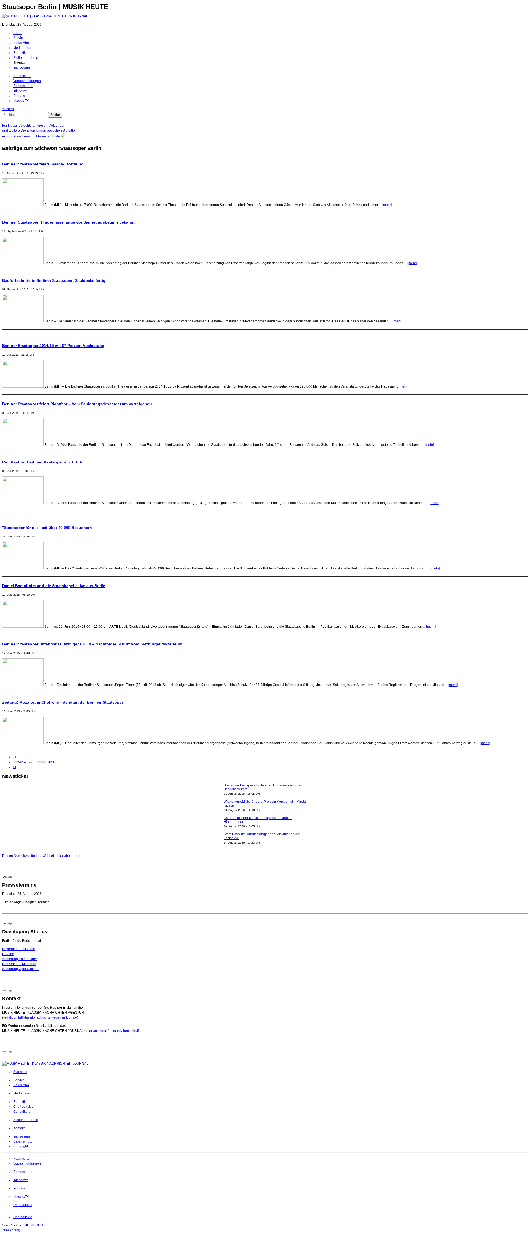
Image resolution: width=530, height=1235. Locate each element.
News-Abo (21, 43)
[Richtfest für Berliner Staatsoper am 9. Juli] (23, 503)
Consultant (21, 1112)
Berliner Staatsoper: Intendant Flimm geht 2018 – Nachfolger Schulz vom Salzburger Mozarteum (92, 644)
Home (17, 33)
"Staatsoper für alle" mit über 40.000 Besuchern (47, 527)
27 (31, 762)
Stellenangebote (25, 58)
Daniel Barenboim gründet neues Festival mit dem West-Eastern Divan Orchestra (261, 839)
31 (46, 762)
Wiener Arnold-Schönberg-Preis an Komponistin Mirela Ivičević (265, 790)
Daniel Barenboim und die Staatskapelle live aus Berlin (53, 586)
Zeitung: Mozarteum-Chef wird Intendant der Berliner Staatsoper (62, 702)
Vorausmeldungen (27, 81)
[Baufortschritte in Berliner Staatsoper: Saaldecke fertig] (23, 321)
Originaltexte (22, 1205)
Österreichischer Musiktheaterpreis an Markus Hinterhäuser (258, 806)
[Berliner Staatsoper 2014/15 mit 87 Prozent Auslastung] (23, 386)
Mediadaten (22, 48)
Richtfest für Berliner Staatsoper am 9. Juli (42, 462)
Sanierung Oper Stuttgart (20, 969)
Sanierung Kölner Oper (19, 959)
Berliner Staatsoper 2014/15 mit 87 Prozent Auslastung (53, 345)
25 (23, 762)
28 (34, 762)
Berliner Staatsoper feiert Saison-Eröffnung (43, 164)
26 (27, 762)
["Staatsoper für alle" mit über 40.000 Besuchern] (23, 568)
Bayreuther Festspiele (18, 949)
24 (19, 762)
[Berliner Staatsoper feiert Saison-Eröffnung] (23, 205)
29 (38, 762)
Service (19, 38)
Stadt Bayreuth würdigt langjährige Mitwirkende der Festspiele (262, 822)
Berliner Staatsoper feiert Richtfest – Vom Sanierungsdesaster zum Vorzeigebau (77, 404)
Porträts (19, 96)
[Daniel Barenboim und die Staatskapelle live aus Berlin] (23, 627)
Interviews (20, 91)
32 (50, 762)
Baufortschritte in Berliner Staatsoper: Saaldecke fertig (53, 280)
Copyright (20, 1146)
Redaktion (21, 53)
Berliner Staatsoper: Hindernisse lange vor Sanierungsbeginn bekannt (68, 222)
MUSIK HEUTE (35, 1225)
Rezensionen (23, 86)
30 (42, 762)
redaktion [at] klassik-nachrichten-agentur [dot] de (40, 1017)
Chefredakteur (24, 1107)
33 (54, 762)
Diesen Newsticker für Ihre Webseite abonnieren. (42, 856)
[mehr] (387, 205)
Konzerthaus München (19, 964)
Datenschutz (22, 1141)
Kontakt (19, 1128)
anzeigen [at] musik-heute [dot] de (118, 1031)
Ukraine (8, 954)
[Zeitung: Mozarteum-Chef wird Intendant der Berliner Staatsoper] (23, 743)
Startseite (20, 1072)
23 (15, 762)
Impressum (21, 68)
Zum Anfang (11, 1230)
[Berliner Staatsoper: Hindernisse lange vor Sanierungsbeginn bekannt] (23, 263)
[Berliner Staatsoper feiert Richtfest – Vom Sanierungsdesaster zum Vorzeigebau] (23, 445)
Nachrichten (22, 76)
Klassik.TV (21, 101)
